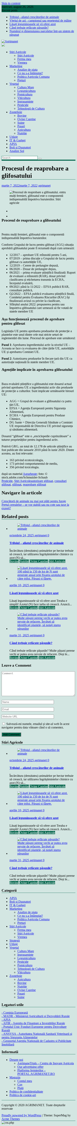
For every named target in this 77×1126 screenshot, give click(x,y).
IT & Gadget (17, 140)
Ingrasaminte (25, 101)
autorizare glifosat (42, 481)
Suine (20, 122)
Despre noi (16, 1059)
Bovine (21, 115)
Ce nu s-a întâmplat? (30, 73)
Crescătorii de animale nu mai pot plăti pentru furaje (34, 501)
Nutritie (22, 133)
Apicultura (24, 129)
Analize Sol (16, 151)
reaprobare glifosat (34, 484)
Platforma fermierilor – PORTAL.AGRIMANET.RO (36, 1072)
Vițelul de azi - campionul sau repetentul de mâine (40, 20)
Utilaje (13, 136)
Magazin (14, 1077)
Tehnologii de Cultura (31, 108)
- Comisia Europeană (15, 1012)
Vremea (22, 62)
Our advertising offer (30, 1066)
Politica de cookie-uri (22, 1095)
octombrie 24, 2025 (22, 535)
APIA (13, 144)
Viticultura (23, 98)
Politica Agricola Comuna (33, 76)
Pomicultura (24, 94)
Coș (19, 1084)
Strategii (14, 940)
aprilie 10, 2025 (19, 585)
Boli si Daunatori (20, 147)
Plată (20, 1088)
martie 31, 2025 (19, 635)
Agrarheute (30, 474)
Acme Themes (11, 1119)
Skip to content (11, 3)
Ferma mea (24, 59)
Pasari (21, 126)
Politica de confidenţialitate (26, 1091)
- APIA (6, 1019)
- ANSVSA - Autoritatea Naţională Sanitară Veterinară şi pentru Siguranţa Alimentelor (37, 1035)
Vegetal (14, 83)
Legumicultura (26, 91)
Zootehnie (15, 112)
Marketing (15, 66)
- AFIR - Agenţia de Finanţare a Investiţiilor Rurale (33, 1023)
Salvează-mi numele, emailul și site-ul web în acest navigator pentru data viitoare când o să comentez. (35, 725)
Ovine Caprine (26, 119)
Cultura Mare (25, 87)
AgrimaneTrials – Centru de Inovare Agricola (45, 1063)
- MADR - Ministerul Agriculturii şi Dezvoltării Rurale (36, 1016)
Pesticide (22, 105)
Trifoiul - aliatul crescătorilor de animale (34, 17)
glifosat (16, 484)
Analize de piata (27, 69)
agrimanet (44, 185)
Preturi (21, 80)
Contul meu (24, 1081)
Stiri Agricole (17, 52)
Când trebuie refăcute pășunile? (29, 27)
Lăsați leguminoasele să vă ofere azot (32, 24)
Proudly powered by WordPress (21, 1115)
